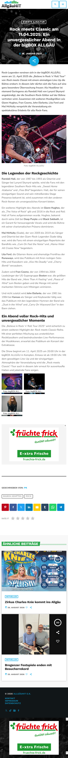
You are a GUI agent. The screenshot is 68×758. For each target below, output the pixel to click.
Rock (29, 496)
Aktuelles (11, 597)
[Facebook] (18, 711)
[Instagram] (14, 711)
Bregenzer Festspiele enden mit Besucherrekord (28, 667)
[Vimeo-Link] (11, 4)
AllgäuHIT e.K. (22, 694)
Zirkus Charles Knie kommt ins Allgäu (33, 602)
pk (25, 488)
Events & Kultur (34, 22)
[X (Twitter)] (6, 711)
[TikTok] (10, 711)
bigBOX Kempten (12, 496)
